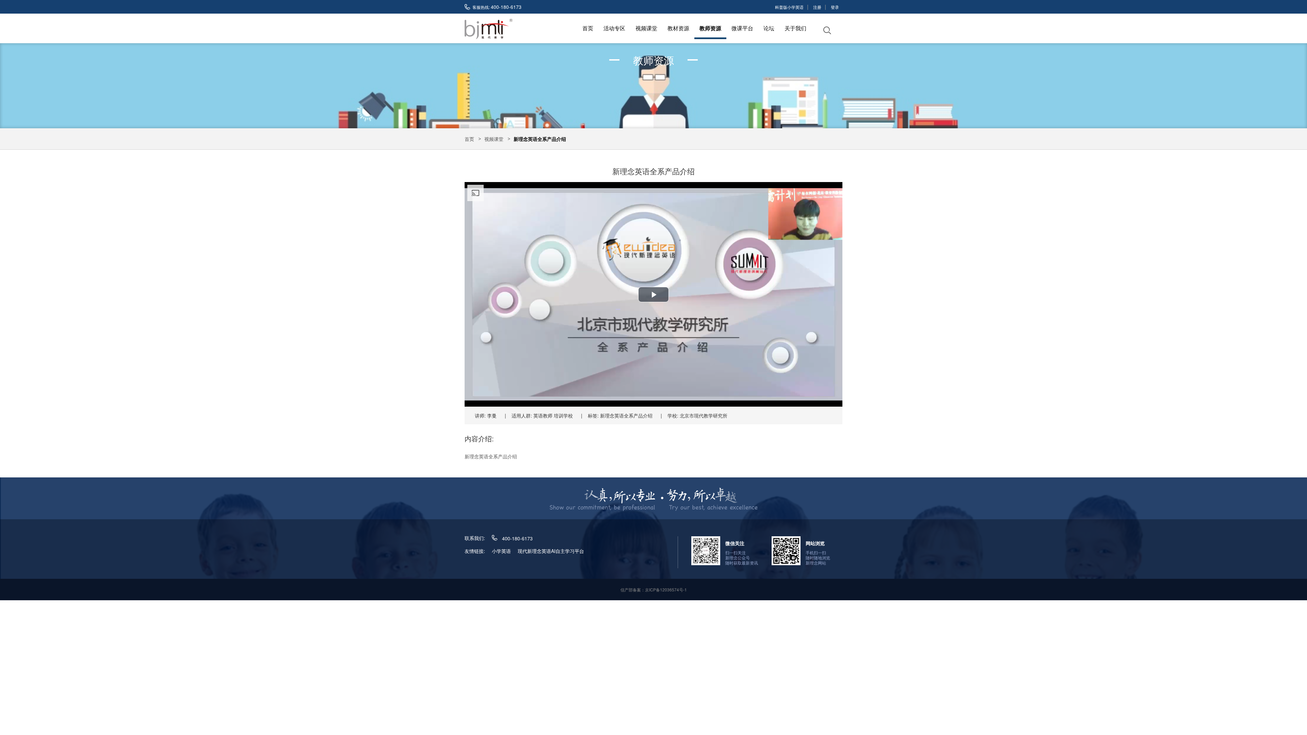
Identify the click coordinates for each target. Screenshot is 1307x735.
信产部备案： (653, 589)
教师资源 (710, 28)
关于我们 (795, 28)
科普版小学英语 (789, 7)
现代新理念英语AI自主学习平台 (551, 551)
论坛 (768, 28)
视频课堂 (646, 28)
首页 (587, 28)
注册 (817, 7)
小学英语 (501, 551)
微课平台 (742, 28)
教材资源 (678, 28)
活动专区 (614, 28)
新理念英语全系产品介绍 (540, 138)
